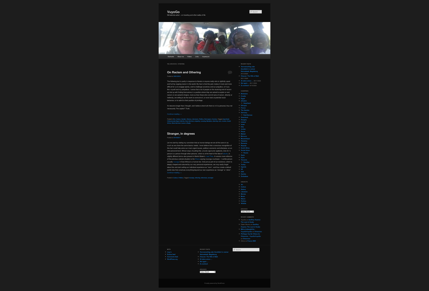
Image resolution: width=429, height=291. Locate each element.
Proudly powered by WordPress (214, 283)
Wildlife (243, 203)
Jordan (243, 129)
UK (242, 169)
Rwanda (243, 145)
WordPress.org (172, 259)
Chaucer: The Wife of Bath (250, 76)
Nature (243, 199)
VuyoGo (173, 11)
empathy (197, 121)
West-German (176, 123)
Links (197, 56)
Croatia (243, 96)
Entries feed (171, 254)
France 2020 (251, 241)
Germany (244, 112)
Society (214, 119)
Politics (201, 119)
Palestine (244, 141)
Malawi (243, 134)
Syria (242, 157)
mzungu (191, 178)
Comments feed (172, 257)
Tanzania (244, 160)
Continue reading (174, 114)
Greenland (244, 117)
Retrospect (207, 119)
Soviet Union (245, 150)
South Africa (245, 148)
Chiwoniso (258, 231)
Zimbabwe (244, 176)
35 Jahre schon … (247, 81)
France (243, 108)
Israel (243, 124)
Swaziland (247, 103)
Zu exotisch (245, 85)
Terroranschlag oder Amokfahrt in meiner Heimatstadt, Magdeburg (249, 68)
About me (181, 56)
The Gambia (245, 110)
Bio (174, 119)
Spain (243, 155)
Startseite (171, 56)
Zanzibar (246, 162)
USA (242, 172)
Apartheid (226, 119)
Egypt (243, 98)
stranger (210, 178)
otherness (204, 178)
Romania (244, 143)
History (189, 119)
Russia (245, 153)
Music (243, 196)
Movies (243, 194)
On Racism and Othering (184, 72)
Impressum (205, 56)
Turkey (243, 164)
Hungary (244, 120)
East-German (189, 121)
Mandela (209, 121)
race (219, 121)
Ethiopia (244, 105)
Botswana (244, 94)
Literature (195, 119)
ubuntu (225, 153)
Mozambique (245, 138)
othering (215, 121)
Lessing (203, 121)
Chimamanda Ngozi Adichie (176, 121)
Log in (169, 252)
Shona (197, 159)
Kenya (243, 131)
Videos (189, 56)
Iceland (243, 122)
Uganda (243, 167)
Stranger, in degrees (181, 133)
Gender (183, 119)
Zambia (243, 174)
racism (224, 121)
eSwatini (244, 101)
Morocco (244, 136)
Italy (242, 127)
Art (242, 184)
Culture (178, 119)
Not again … (245, 83)
